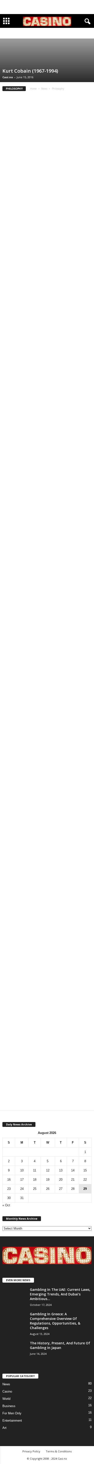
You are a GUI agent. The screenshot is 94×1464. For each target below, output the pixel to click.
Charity (50, 33)
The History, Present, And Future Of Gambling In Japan (60, 1345)
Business (35, 33)
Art (24, 33)
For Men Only (11, 1413)
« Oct (6, 1205)
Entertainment (12, 1420)
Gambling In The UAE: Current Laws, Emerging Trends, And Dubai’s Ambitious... (60, 1294)
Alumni (14, 33)
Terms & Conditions (59, 1451)
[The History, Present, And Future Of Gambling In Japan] (14, 1350)
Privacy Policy (31, 1451)
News (44, 88)
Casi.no (7, 77)
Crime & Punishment (70, 33)
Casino (7, 1391)
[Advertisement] (47, 7)
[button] (86, 21)
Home (33, 88)
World (6, 1399)
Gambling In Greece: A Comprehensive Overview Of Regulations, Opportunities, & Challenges (55, 1321)
